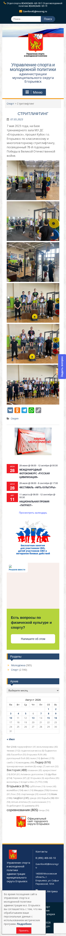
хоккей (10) (45, 794)
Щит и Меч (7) (30, 782)
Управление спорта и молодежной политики (33, 67)
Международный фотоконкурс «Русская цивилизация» (34, 473)
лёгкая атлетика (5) (21, 801)
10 (11, 717)
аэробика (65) (52, 778)
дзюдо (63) (35, 798)
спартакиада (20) (29, 794)
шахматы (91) (32, 805)
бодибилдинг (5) (15, 805)
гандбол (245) (21, 798)
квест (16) (28, 790)
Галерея (50, 914)
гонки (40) (51, 786)
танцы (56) (44, 810)
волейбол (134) (15, 790)
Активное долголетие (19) (34, 774)
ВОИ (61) (15, 774)
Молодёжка (18, 665)
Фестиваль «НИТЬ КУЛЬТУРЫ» (37, 487)
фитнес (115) (47, 758)
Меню (37, 92)
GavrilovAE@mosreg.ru (35, 11)
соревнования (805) (22, 810)
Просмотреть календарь (33, 512)
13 (33, 717)
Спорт (14, 418)
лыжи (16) (35, 758)
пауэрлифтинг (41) (26, 746)
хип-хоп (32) (52, 766)
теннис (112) (13, 750)
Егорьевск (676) (18, 786)
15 (48, 717)
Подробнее (24, 924)
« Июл (11, 739)
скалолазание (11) (40, 801)
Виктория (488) (17, 770)
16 (55, 717)
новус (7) (40, 766)
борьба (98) (48, 798)
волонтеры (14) (15, 782)
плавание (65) (35, 770)
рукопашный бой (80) (18, 758)
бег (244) (12, 746)
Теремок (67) (19, 778)
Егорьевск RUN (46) (36, 754)
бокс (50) (15, 794)
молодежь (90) (26, 762)
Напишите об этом (33, 638)
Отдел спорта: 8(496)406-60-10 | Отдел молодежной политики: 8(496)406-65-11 (34, 4)
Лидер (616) (43, 762)
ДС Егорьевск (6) (35, 778)
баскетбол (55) (18, 754)
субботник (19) (37, 786)
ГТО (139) (43, 782)
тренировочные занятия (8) (21, 766)
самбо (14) (12, 762)
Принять (24, 930)
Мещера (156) (41, 790)
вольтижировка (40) (47, 746)
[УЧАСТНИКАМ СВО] (33, 554)
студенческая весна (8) (32, 750)
